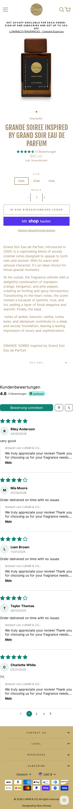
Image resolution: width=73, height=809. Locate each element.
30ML (37, 181)
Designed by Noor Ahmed (36, 805)
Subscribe (36, 766)
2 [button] (37, 112)
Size (36, 174)
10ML (51, 181)
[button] (26, 151)
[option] (36, 27)
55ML (21, 181)
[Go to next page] (51, 714)
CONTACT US (37, 732)
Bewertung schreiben (26, 408)
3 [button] (40, 112)
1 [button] (33, 112)
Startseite (36, 118)
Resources (36, 754)
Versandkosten (39, 160)
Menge (36, 190)
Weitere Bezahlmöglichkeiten (36, 230)
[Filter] (59, 407)
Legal (36, 743)
